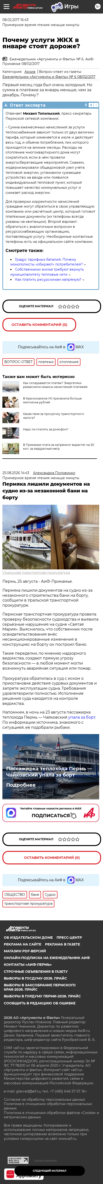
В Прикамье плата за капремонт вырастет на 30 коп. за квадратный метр (58, 446)
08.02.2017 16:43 (15, 20)
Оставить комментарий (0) (39, 324)
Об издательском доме (28, 937)
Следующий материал (49, 1170)
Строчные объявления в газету (36, 971)
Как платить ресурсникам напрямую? (48, 279)
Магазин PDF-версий (25, 951)
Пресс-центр (69, 937)
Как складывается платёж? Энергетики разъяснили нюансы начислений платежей (55, 385)
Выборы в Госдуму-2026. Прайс (35, 978)
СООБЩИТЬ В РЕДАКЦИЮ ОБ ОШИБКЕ (39, 1003)
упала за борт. (82, 717)
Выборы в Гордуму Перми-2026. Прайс (42, 996)
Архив (29, 72)
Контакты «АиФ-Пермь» (28, 964)
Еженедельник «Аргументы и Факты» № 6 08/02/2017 (48, 77)
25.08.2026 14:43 (15, 473)
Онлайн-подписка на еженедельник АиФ (47, 958)
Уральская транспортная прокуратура (36, 572)
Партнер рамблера (45, 1160)
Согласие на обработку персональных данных (44, 1099)
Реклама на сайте (22, 944)
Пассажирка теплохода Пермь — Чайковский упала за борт (49, 772)
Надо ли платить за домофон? (45, 429)
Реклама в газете (62, 944)
